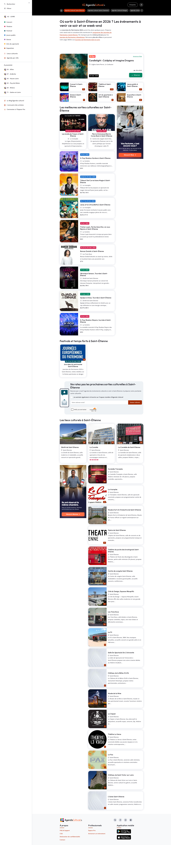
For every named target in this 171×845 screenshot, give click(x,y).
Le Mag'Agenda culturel (14, 101)
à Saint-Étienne (73, 135)
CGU (61, 833)
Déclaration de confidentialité (70, 836)
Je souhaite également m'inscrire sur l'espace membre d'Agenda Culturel (98, 397)
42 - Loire (11, 16)
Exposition (10, 48)
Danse (9, 39)
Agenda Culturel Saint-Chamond (98, 10)
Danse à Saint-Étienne (75, 96)
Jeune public (11, 35)
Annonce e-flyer (137, 56)
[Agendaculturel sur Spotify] (130, 820)
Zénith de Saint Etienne (70, 447)
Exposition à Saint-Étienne (134, 96)
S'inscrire (132, 5)
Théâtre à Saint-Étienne (105, 85)
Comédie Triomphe (115, 469)
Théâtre (9, 26)
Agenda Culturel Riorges (119, 10)
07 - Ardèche (11, 74)
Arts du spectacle (13, 44)
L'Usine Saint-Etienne (116, 797)
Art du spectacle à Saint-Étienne (106, 96)
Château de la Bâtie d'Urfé (118, 673)
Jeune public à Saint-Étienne (132, 85)
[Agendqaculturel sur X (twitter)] (115, 820)
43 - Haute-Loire (13, 78)
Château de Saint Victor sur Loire (121, 775)
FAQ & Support (65, 830)
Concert (9, 22)
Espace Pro (91, 830)
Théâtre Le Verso (114, 734)
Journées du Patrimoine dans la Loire (87, 40)
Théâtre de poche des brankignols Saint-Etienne (123, 550)
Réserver (135, 75)
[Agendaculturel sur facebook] (120, 820)
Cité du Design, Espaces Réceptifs (121, 591)
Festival (9, 31)
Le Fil (110, 632)
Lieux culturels (11, 54)
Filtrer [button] (7, 8)
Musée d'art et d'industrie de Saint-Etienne (124, 510)
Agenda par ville (11, 58)
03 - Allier (10, 69)
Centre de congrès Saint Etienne (120, 571)
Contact (62, 840)
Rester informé (135, 402)
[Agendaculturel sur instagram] (125, 820)
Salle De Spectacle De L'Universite (121, 652)
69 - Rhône (11, 88)
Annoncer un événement (96, 833)
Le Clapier (112, 714)
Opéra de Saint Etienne (117, 530)
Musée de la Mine (114, 693)
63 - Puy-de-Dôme (13, 83)
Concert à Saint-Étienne (76, 85)
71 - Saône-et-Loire (14, 92)
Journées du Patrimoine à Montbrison (72, 37)
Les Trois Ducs (113, 612)
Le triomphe (112, 489)
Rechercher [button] (9, 4)
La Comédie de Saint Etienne (129, 447)
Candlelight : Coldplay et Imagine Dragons (111, 60)
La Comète (94, 447)
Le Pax (110, 755)
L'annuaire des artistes (14, 105)
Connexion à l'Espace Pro (14, 109)
